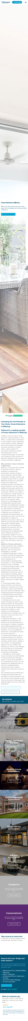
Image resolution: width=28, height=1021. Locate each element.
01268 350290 (11, 989)
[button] (26, 2)
